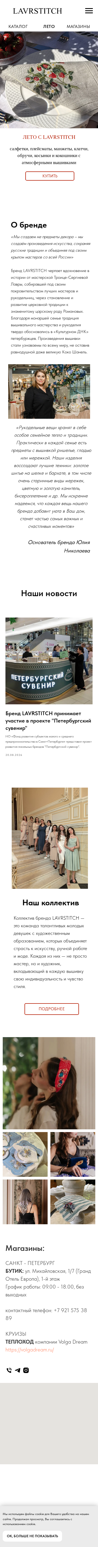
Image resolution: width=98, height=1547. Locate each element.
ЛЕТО (49, 26)
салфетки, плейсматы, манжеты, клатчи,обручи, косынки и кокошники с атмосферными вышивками (49, 155)
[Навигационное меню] (89, 11)
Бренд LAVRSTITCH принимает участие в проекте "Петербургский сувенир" (48, 720)
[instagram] (26, 1370)
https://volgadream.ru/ (29, 1349)
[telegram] (17, 1370)
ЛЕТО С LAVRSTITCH (49, 136)
